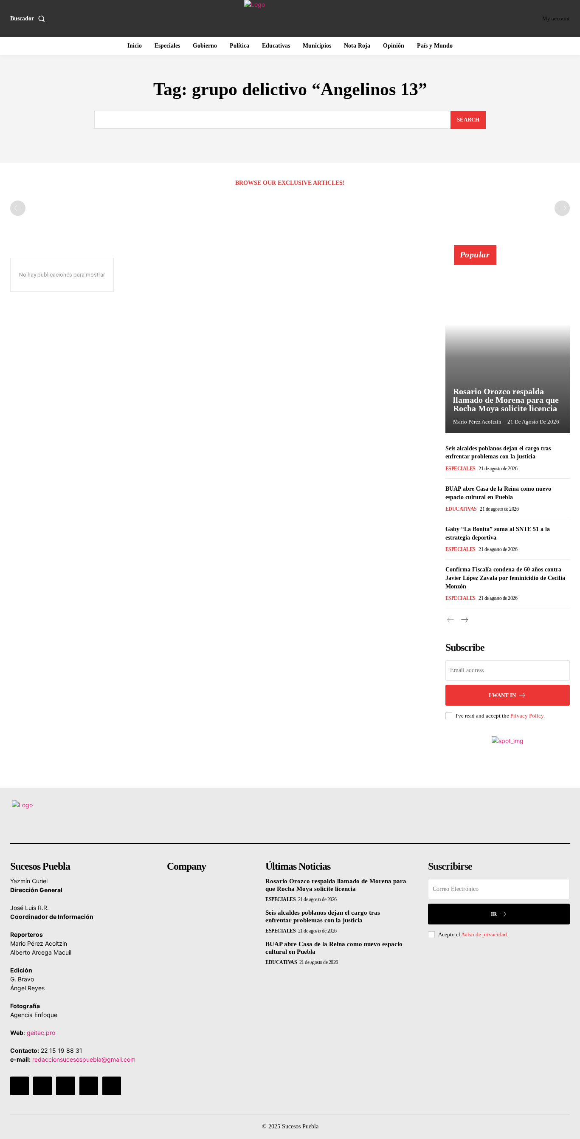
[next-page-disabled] (562, 208)
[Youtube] (111, 1086)
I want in (502, 695)
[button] (29, 19)
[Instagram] (42, 1086)
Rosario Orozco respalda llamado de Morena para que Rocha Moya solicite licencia (506, 400)
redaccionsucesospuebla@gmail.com (83, 1059)
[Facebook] (19, 1086)
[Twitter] (88, 1086)
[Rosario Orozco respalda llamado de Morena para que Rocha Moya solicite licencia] (507, 343)
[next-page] (464, 620)
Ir (494, 914)
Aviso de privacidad (484, 934)
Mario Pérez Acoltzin (477, 421)
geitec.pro (41, 1032)
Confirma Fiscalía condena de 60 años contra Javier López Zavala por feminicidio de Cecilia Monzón (505, 577)
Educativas (461, 509)
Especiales (460, 469)
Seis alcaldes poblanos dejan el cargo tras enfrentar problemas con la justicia (322, 916)
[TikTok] (65, 1086)
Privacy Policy (526, 715)
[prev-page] (17, 208)
